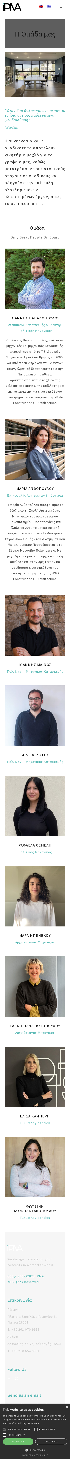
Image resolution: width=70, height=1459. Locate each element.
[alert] (35, 1431)
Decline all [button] (51, 1441)
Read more (33, 1423)
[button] (35, 1450)
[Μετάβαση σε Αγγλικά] (41, 6)
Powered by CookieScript (35, 1455)
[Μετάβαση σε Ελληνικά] (49, 6)
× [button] (66, 1407)
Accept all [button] (18, 1441)
